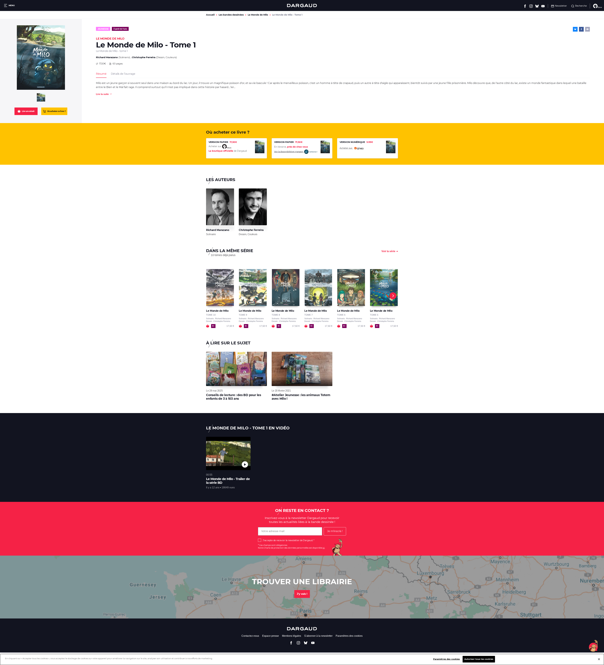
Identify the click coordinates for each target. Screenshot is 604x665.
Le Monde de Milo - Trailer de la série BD (228, 481)
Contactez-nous (250, 636)
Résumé (101, 73)
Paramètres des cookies (349, 636)
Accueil (210, 14)
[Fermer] (599, 659)
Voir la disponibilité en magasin (289, 151)
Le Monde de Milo (258, 14)
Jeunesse (103, 29)
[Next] (392, 295)
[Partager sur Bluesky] (575, 29)
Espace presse (270, 636)
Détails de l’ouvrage (123, 73)
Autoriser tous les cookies (478, 659)
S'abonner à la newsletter (318, 636)
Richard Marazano (107, 57)
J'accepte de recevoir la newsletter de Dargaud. (288, 540)
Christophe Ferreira (143, 57)
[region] (302, 659)
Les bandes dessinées (231, 14)
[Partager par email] (587, 29)
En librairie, (291, 146)
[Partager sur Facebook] (581, 29)
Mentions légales (291, 636)
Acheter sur (346, 147)
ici (324, 548)
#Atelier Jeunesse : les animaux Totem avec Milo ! (301, 396)
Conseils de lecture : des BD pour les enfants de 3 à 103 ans (233, 396)
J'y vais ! (302, 593)
